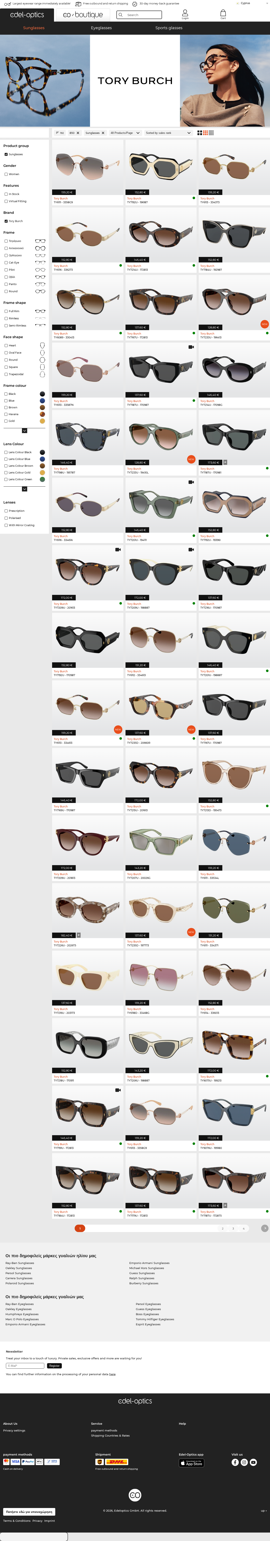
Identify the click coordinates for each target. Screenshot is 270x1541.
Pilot (12, 269)
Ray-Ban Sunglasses (19, 1263)
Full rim (14, 311)
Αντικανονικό (16, 248)
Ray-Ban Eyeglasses (19, 1304)
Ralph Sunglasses (141, 1278)
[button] (27, 15)
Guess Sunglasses (142, 1273)
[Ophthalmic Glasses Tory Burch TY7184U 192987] (234, 232)
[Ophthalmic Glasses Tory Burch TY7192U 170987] (87, 638)
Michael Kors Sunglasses (146, 1268)
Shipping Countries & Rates (110, 1435)
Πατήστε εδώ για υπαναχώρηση (29, 1512)
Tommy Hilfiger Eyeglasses (155, 1319)
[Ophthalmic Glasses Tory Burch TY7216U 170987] (234, 570)
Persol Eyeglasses (148, 1304)
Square (13, 367)
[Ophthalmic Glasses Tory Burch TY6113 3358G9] (161, 1111)
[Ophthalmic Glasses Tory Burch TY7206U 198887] (161, 1043)
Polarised (15, 518)
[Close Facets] (24, 133)
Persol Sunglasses (18, 1273)
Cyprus (245, 3)
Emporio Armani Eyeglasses (25, 1324)
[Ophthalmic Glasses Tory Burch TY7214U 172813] (161, 232)
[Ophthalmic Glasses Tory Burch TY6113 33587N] (87, 368)
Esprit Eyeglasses (148, 1324)
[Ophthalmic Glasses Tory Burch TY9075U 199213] (234, 1043)
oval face (15, 352)
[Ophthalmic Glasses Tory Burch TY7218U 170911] (87, 1043)
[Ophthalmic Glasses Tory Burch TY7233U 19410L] (161, 435)
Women (14, 174)
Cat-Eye (14, 262)
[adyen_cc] (6, 1462)
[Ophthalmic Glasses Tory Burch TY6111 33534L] (234, 840)
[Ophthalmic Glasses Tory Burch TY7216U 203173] (87, 976)
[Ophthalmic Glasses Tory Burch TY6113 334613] (87, 705)
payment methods (104, 1430)
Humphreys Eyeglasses (22, 1314)
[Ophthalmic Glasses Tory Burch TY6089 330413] (87, 300)
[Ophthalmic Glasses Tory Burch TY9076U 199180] (234, 1111)
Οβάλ (12, 277)
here (112, 1374)
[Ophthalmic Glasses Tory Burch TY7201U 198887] (234, 638)
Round (13, 359)
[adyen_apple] (39, 1462)
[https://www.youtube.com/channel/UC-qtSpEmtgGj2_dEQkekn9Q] (253, 1463)
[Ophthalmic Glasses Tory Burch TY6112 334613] (161, 638)
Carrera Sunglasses (18, 1278)
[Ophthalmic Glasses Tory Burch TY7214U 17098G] (234, 368)
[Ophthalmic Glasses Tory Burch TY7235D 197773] (161, 908)
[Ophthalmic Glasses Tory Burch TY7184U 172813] (87, 1178)
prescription (16, 510)
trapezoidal (16, 374)
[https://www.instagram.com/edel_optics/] (244, 1463)
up (263, 1510)
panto (13, 284)
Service (96, 1424)
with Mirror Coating (21, 525)
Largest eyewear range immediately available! (41, 3)
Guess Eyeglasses (148, 1309)
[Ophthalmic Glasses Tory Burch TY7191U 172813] (87, 1111)
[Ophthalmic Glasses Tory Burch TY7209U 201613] (87, 570)
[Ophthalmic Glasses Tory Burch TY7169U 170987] (87, 773)
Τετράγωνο (15, 241)
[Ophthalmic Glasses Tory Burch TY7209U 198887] (161, 570)
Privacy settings (14, 1430)
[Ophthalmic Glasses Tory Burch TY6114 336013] (234, 976)
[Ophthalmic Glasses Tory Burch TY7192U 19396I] (234, 503)
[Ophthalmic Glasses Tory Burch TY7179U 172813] (161, 1178)
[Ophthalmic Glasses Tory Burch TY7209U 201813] (87, 840)
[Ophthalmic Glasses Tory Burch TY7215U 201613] (161, 773)
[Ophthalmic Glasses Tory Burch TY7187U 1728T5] (234, 1178)
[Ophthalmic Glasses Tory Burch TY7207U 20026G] (161, 840)
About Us (10, 1424)
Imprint (49, 1520)
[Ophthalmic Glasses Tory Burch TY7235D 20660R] (161, 705)
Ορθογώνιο (15, 255)
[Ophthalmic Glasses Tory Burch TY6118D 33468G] (161, 976)
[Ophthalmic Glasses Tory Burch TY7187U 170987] (161, 368)
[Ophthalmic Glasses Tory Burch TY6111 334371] (234, 908)
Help (182, 1424)
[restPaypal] (28, 1462)
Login (185, 18)
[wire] (52, 1462)
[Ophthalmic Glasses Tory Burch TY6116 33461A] (87, 503)
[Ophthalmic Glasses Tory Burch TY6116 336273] (87, 232)
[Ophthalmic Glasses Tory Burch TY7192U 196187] (161, 165)
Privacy (37, 1520)
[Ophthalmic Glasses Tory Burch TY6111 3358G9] (87, 165)
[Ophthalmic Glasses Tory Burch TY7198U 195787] (87, 435)
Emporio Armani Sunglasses (149, 1263)
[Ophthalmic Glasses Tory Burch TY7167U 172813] (161, 300)
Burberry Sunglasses (143, 1283)
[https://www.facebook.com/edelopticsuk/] (235, 1463)
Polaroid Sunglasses (19, 1283)
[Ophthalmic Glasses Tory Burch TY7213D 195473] (234, 773)
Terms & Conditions (17, 1520)
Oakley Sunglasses (18, 1268)
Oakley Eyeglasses (18, 1309)
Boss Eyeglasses (147, 1314)
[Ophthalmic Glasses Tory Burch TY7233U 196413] (234, 300)
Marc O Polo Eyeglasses (22, 1319)
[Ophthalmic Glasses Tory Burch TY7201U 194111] (161, 503)
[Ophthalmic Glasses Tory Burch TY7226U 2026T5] (87, 908)
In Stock (14, 194)
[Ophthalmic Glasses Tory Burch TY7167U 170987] (234, 705)
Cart (223, 18)
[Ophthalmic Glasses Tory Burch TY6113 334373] (234, 165)
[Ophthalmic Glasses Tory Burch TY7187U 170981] (234, 435)
